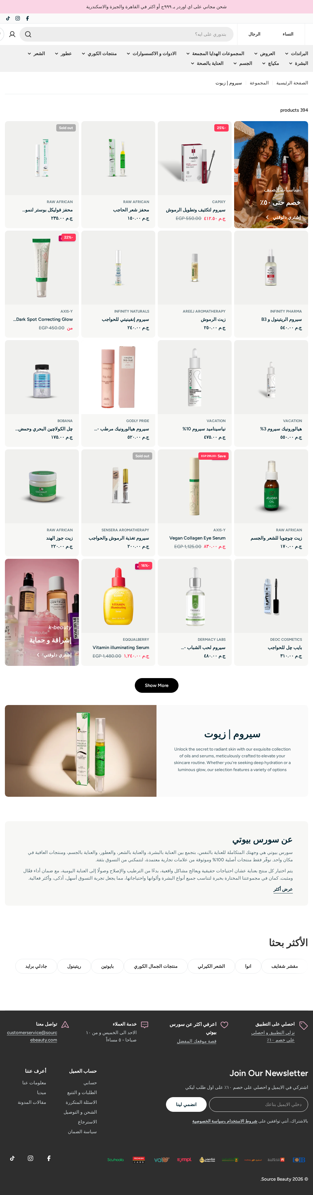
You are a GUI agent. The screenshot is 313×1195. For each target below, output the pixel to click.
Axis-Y (67, 311)
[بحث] (28, 34)
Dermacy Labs (212, 639)
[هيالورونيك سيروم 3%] (271, 377)
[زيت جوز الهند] (42, 486)
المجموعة (259, 83)
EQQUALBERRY (136, 639)
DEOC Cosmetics (286, 639)
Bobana (65, 421)
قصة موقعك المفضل (196, 1041)
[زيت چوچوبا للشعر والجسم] (271, 486)
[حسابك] (12, 34)
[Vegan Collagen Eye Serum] (195, 486)
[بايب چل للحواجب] (271, 596)
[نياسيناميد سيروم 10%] (195, 377)
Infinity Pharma (286, 311)
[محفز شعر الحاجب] (118, 158)
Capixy (219, 202)
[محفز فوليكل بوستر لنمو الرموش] (42, 158)
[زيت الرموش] (195, 268)
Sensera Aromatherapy (125, 530)
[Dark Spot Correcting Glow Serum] (42, 268)
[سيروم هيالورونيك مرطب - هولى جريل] (118, 377)
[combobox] (127, 34)
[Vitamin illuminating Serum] (118, 596)
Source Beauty (276, 1179)
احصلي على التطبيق (275, 1024)
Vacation (292, 421)
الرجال (254, 34)
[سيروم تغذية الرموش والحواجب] (118, 486)
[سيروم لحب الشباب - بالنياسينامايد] (195, 596)
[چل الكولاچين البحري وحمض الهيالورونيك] (42, 377)
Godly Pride (137, 421)
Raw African (136, 202)
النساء (288, 34)
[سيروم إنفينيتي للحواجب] (118, 268)
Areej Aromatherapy (204, 311)
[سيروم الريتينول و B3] (271, 268)
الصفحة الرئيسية (292, 83)
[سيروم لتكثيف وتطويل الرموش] (195, 158)
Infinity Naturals (131, 311)
